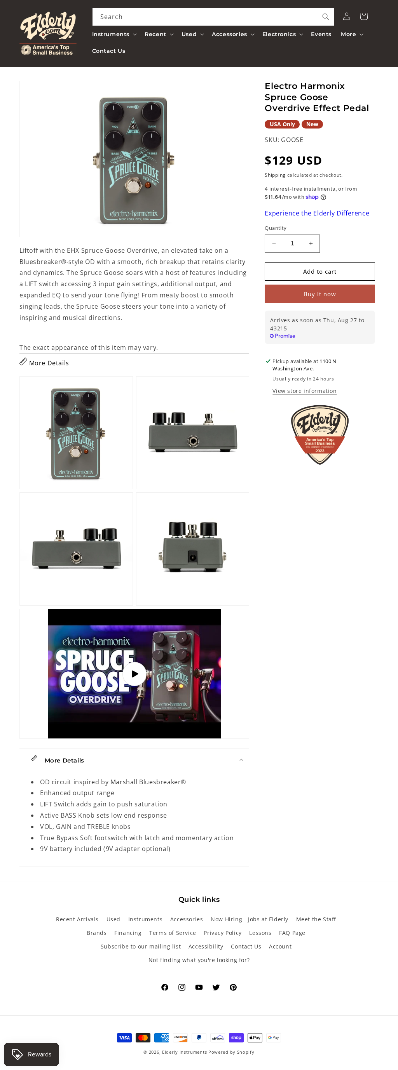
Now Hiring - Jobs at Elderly (249, 919)
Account (280, 946)
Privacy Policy (222, 932)
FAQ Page (292, 932)
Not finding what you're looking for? (199, 960)
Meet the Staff (316, 919)
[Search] (325, 16)
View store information (304, 390)
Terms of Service (172, 932)
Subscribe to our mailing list (141, 946)
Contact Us (246, 946)
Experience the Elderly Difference (317, 213)
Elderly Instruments (184, 1052)
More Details (48, 363)
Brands (97, 932)
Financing (127, 932)
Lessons (260, 932)
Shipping (275, 175)
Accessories (186, 919)
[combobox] (213, 17)
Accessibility (206, 946)
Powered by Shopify (231, 1052)
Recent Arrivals (77, 919)
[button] (113, 34)
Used (113, 919)
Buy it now (320, 294)
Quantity (275, 227)
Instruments (145, 919)
